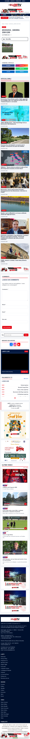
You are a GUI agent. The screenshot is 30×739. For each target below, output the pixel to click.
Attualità (3, 688)
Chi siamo (7, 1)
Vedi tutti (26, 378)
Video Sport (3, 712)
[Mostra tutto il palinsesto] (15, 398)
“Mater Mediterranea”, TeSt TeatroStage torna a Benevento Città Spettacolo (14, 123)
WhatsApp (22, 68)
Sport (2, 694)
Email (4, 312)
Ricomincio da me (5, 678)
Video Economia (4, 708)
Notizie (6, 23)
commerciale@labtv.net (9, 650)
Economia (3, 692)
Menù (4, 14)
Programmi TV (4, 660)
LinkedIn (8, 71)
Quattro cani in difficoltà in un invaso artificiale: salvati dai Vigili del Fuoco (14, 213)
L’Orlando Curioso (5, 668)
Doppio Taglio (4, 664)
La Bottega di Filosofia (6, 670)
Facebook (8, 65)
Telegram (22, 71)
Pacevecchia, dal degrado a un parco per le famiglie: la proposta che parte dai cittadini (16, 18)
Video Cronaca (4, 702)
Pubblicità (18, 1)
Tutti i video (25, 467)
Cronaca (3, 684)
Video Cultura (4, 710)
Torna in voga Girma (8, 534)
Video (2, 718)
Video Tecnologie (5, 714)
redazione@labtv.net (5, 644)
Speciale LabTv (4, 662)
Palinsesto (3, 656)
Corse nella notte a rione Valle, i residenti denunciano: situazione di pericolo (13, 511)
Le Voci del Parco (5, 674)
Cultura (2, 690)
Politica (2, 686)
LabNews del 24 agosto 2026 (10, 487)
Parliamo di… (4, 676)
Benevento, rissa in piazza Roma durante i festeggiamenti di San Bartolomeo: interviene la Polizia (14, 191)
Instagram (22, 65)
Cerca (23, 1)
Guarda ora (24, 371)
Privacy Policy (4, 658)
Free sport (3, 666)
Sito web (4, 319)
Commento (5, 289)
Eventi (2, 696)
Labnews (3, 672)
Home (3, 23)
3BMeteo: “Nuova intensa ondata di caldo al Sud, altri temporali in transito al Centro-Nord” (14, 168)
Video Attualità (4, 706)
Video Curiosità (4, 716)
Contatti (12, 1)
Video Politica (4, 704)
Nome (4, 304)
